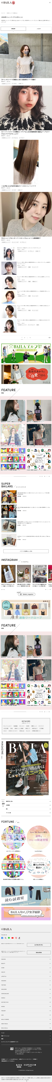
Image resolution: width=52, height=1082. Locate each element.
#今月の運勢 (6, 728)
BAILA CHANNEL (5, 1019)
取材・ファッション (5, 1035)
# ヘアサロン (14, 83)
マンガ (2, 1032)
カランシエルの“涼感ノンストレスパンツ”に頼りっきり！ (38, 445)
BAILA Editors (4, 1028)
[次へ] (50, 589)
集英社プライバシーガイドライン (25, 1059)
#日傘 (11, 728)
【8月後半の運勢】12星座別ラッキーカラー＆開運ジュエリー (38, 470)
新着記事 (13, 28)
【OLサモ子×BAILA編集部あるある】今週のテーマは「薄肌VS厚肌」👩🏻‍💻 (8, 585)
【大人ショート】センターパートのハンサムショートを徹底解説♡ (21, 238)
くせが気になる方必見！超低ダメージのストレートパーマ (18, 186)
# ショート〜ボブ (15, 242)
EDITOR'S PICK (4, 1002)
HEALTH (3, 972)
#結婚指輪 (15, 726)
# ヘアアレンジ (23, 242)
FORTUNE (3, 985)
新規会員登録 (39, 952)
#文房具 (27, 726)
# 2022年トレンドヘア (6, 83)
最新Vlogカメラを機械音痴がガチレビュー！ (35, 421)
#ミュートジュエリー (8, 726)
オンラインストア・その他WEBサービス (9, 1041)
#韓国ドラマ (27, 728)
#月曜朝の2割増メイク (36, 730)
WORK (2, 967)
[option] (26, 436)
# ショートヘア (35, 267)
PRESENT (3, 1010)
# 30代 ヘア (21, 83)
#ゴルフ (5, 730)
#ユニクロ (28, 730)
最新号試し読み (9, 801)
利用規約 (34, 1059)
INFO (2, 1015)
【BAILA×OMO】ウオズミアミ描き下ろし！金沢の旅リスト (12, 445)
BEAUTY (3, 963)
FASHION (3, 959)
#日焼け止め (22, 730)
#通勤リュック (34, 726)
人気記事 (39, 28)
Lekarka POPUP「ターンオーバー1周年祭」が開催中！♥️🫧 (23, 585)
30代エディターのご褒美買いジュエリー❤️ (39, 585)
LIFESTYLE (3, 976)
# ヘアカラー (22, 137)
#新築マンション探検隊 (19, 728)
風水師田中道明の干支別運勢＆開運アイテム (13, 879)
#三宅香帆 (41, 728)
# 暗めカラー (34, 281)
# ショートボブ (35, 310)
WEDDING (3, 980)
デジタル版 (8, 812)
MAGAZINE (4, 989)
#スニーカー (22, 726)
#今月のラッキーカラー (13, 730)
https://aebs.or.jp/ (20, 1053)
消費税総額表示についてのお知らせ (7, 1061)
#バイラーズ (41, 726)
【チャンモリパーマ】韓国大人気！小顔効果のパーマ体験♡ (18, 79)
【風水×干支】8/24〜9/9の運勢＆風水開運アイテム (10, 470)
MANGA (3, 998)
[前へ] (46, 589)
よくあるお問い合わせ (14, 1059)
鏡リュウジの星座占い (39, 879)
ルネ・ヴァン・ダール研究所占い (13, 851)
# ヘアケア (14, 190)
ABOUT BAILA (4, 1023)
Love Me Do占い (38, 851)
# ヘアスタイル (15, 137)
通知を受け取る (39, 944)
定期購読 (8, 805)
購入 (7, 808)
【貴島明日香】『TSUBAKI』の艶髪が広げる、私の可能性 (11, 421)
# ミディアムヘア (31, 324)
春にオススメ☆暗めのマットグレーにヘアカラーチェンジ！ (29, 247)
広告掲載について (4, 1059)
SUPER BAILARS (5, 993)
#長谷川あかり (35, 728)
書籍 (2, 1038)
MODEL (3, 1006)
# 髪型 (29, 267)
